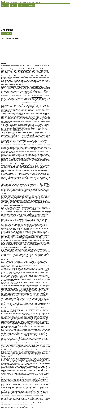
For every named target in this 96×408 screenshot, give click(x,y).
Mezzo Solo (5, 5)
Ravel (28, 102)
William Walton (25, 81)
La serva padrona (20, 127)
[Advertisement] (35, 18)
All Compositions (7, 33)
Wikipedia (3, 63)
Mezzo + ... (13, 5)
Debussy (24, 102)
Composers (31, 5)
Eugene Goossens (14, 99)
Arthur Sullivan (43, 128)
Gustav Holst (34, 98)
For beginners (22, 5)
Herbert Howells (5, 99)
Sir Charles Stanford (37, 97)
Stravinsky (35, 102)
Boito (31, 221)
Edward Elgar (41, 92)
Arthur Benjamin (26, 99)
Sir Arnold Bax (27, 231)
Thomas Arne (34, 128)
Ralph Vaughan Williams (23, 98)
